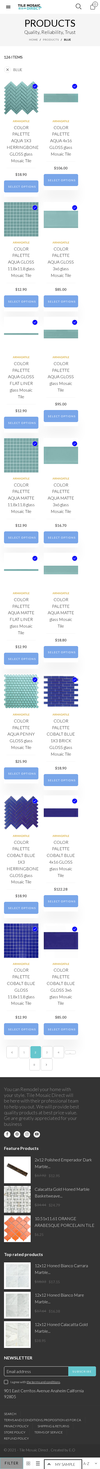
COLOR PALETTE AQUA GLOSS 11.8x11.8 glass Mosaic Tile (21, 262)
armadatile (21, 121)
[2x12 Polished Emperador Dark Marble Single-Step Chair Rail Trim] (17, 1170)
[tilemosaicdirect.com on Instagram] (27, 1134)
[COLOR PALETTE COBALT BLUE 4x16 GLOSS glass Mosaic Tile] (61, 812)
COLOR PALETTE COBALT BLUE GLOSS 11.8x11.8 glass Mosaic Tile (21, 986)
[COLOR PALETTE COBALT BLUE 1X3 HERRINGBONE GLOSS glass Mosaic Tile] (21, 812)
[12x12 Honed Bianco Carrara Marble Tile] (17, 1275)
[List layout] (38, 1463)
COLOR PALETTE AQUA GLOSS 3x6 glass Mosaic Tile (61, 262)
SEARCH (10, 1414)
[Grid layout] (28, 1463)
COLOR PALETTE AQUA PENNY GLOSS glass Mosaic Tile (21, 734)
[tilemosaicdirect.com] (30, 7)
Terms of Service (48, 1432)
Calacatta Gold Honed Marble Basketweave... (62, 1192)
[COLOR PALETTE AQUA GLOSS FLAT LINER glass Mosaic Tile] (21, 334)
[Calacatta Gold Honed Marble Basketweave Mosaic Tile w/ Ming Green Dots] (17, 1199)
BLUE (17, 69)
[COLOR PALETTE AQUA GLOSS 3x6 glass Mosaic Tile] (61, 219)
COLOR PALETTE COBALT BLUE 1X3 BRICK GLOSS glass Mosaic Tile (61, 737)
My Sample (65, 1464)
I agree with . (35, 1382)
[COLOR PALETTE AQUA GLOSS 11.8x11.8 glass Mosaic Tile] (21, 219)
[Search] (78, 7)
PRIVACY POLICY (16, 1426)
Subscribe (82, 1371)
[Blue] (35, 86)
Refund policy (16, 1438)
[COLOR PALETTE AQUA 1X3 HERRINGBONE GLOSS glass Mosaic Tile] (21, 98)
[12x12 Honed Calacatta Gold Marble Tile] (17, 1334)
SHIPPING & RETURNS (53, 1426)
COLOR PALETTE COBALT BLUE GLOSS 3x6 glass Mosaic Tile (61, 986)
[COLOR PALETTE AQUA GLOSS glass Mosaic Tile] (61, 334)
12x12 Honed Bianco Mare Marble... (59, 1298)
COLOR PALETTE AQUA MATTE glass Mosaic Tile (61, 612)
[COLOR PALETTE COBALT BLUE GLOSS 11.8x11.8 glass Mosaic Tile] (21, 940)
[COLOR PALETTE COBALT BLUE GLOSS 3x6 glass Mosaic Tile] (61, 940)
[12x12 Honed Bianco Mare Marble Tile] (17, 1305)
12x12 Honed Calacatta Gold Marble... (61, 1327)
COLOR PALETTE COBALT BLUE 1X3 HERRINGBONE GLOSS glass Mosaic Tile (21, 862)
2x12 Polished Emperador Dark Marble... (63, 1163)
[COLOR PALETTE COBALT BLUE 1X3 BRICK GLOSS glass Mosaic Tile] (61, 691)
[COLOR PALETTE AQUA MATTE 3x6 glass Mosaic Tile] (61, 455)
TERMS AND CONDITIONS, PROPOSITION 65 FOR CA (42, 1420)
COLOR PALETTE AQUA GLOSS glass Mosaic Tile (61, 376)
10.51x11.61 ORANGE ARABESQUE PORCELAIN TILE (64, 1222)
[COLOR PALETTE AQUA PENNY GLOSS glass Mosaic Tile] (21, 691)
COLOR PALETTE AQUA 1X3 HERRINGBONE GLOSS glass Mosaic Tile (21, 144)
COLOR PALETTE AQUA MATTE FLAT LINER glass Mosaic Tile (21, 616)
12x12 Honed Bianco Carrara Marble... (61, 1269)
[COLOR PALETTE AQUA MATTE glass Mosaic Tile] (61, 570)
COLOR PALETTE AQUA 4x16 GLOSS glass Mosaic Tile (60, 140)
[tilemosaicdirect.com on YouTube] (37, 1134)
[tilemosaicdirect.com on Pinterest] (17, 1134)
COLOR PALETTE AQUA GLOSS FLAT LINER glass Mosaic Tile (21, 380)
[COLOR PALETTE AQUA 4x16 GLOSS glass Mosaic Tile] (61, 98)
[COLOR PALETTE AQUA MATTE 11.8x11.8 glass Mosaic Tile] (21, 455)
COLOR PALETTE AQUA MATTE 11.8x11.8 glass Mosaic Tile (21, 498)
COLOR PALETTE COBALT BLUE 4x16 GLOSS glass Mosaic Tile (61, 859)
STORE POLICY (14, 1432)
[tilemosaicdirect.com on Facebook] (7, 1134)
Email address (19, 1371)
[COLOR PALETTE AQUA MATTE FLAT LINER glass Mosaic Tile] (21, 570)
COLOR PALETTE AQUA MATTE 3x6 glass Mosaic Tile (61, 498)
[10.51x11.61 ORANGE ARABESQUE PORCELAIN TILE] (17, 1228)
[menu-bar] (9, 7)
